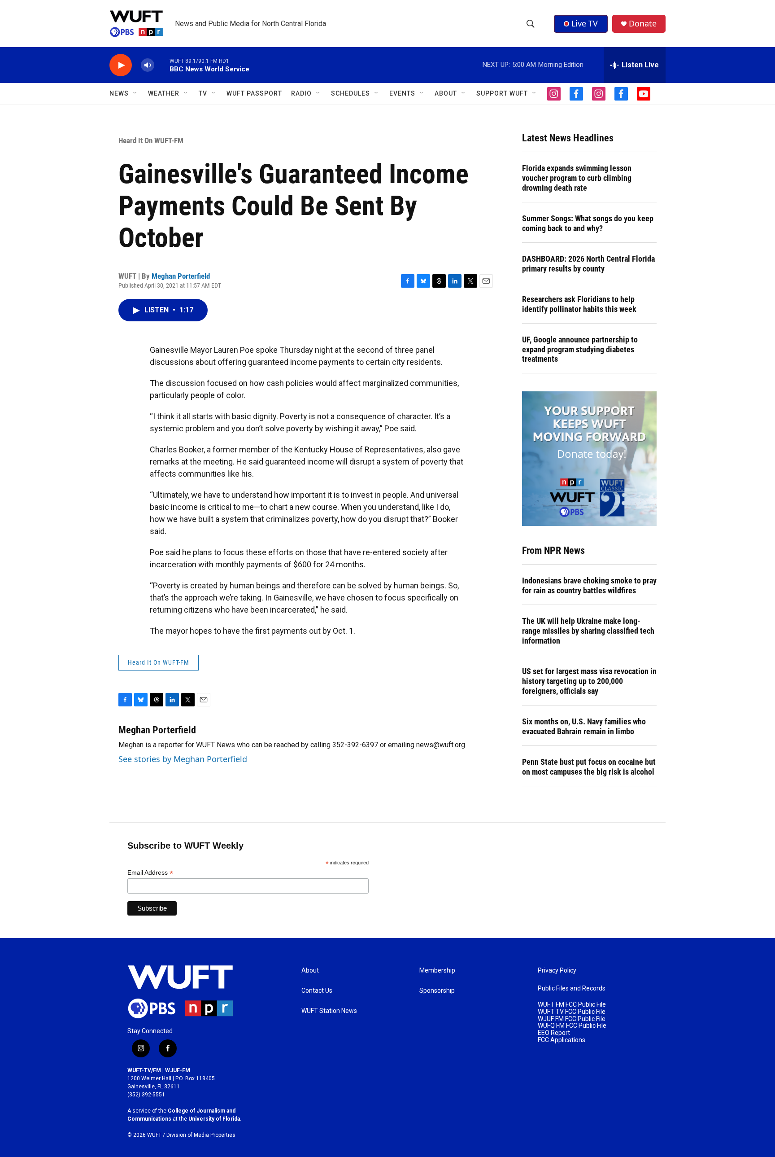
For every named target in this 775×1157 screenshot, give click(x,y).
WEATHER (163, 93)
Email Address (150, 872)
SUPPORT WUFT (502, 93)
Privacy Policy (557, 970)
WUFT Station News (329, 1011)
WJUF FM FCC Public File (571, 1019)
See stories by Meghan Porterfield (182, 759)
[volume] (147, 65)
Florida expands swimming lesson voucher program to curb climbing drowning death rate (576, 178)
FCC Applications (561, 1040)
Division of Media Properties (200, 1135)
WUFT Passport (254, 93)
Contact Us (316, 990)
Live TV (584, 23)
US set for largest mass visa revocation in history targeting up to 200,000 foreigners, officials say (589, 681)
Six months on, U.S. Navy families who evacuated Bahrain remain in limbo (584, 726)
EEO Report (554, 1033)
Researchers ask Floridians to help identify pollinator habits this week (579, 304)
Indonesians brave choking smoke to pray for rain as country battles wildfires (589, 585)
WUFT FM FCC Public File (572, 1004)
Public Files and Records (571, 988)
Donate (643, 23)
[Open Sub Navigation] (135, 93)
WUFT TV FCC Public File (571, 1011)
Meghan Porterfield (181, 276)
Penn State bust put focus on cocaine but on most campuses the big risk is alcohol (589, 766)
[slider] (162, 65)
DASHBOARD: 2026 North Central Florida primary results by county (588, 263)
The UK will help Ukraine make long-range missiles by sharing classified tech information (588, 630)
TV (203, 93)
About (310, 970)
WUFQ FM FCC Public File (572, 1025)
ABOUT (446, 93)
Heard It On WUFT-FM (150, 140)
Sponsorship (437, 990)
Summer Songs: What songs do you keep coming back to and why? (587, 223)
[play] (120, 65)
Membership (437, 970)
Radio (301, 93)
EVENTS (402, 93)
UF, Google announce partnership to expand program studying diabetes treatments (580, 349)
